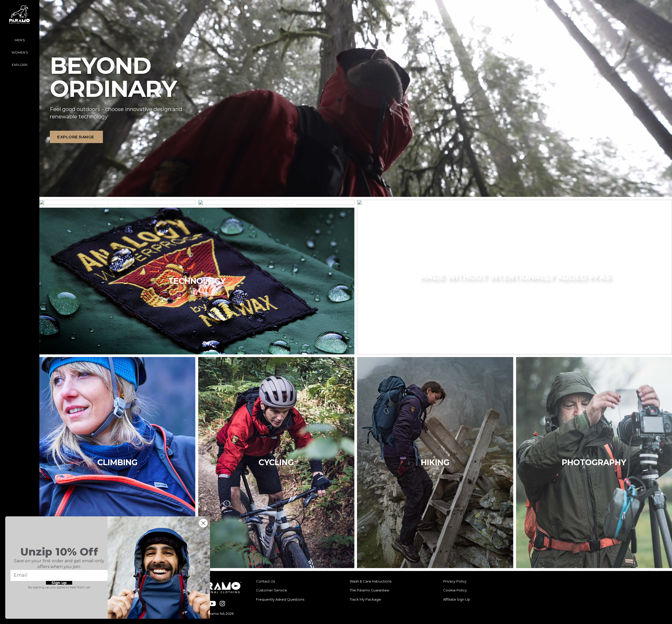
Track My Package (365, 599)
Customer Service (271, 590)
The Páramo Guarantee (369, 590)
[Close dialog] (203, 523)
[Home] (19, 17)
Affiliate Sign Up (456, 599)
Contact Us (265, 581)
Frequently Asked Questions (280, 599)
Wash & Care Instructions (370, 581)
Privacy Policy (454, 581)
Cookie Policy (455, 590)
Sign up (59, 583)
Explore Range (75, 136)
